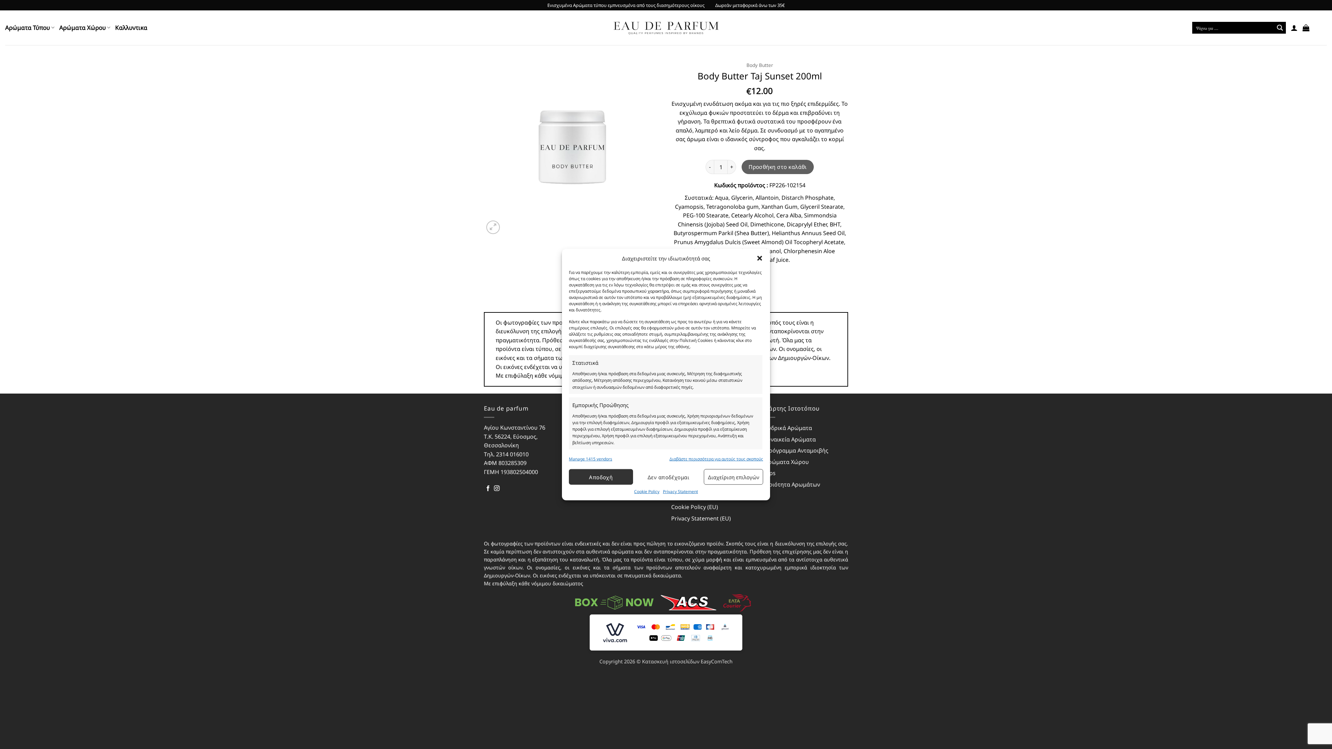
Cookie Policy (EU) (694, 507)
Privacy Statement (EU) (701, 518)
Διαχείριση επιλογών (733, 477)
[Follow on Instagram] (497, 488)
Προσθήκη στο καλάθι (778, 167)
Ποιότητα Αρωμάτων (792, 484)
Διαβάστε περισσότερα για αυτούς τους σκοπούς (716, 459)
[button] (759, 258)
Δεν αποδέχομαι (668, 477)
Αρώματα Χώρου (82, 28)
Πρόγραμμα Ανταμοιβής (796, 450)
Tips (770, 473)
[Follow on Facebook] (488, 488)
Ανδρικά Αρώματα (788, 428)
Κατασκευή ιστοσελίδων (670, 661)
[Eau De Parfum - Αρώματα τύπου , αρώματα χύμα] (666, 28)
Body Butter (759, 65)
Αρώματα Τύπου (27, 28)
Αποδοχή (601, 477)
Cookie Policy (646, 491)
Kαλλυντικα (131, 28)
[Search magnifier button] (1280, 28)
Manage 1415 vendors (590, 459)
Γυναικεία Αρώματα (790, 439)
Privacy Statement (680, 491)
